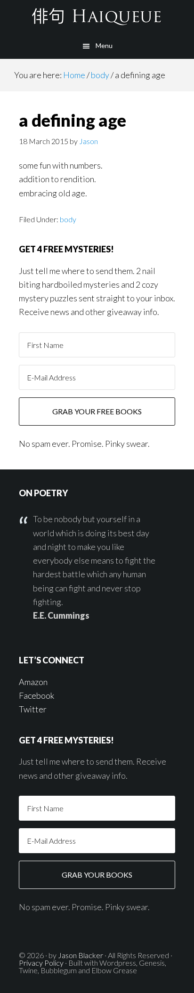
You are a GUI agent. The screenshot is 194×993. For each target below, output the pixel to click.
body (68, 219)
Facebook (36, 695)
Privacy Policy (41, 962)
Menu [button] (104, 45)
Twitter (33, 709)
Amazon (33, 682)
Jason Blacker (80, 955)
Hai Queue (97, 16)
